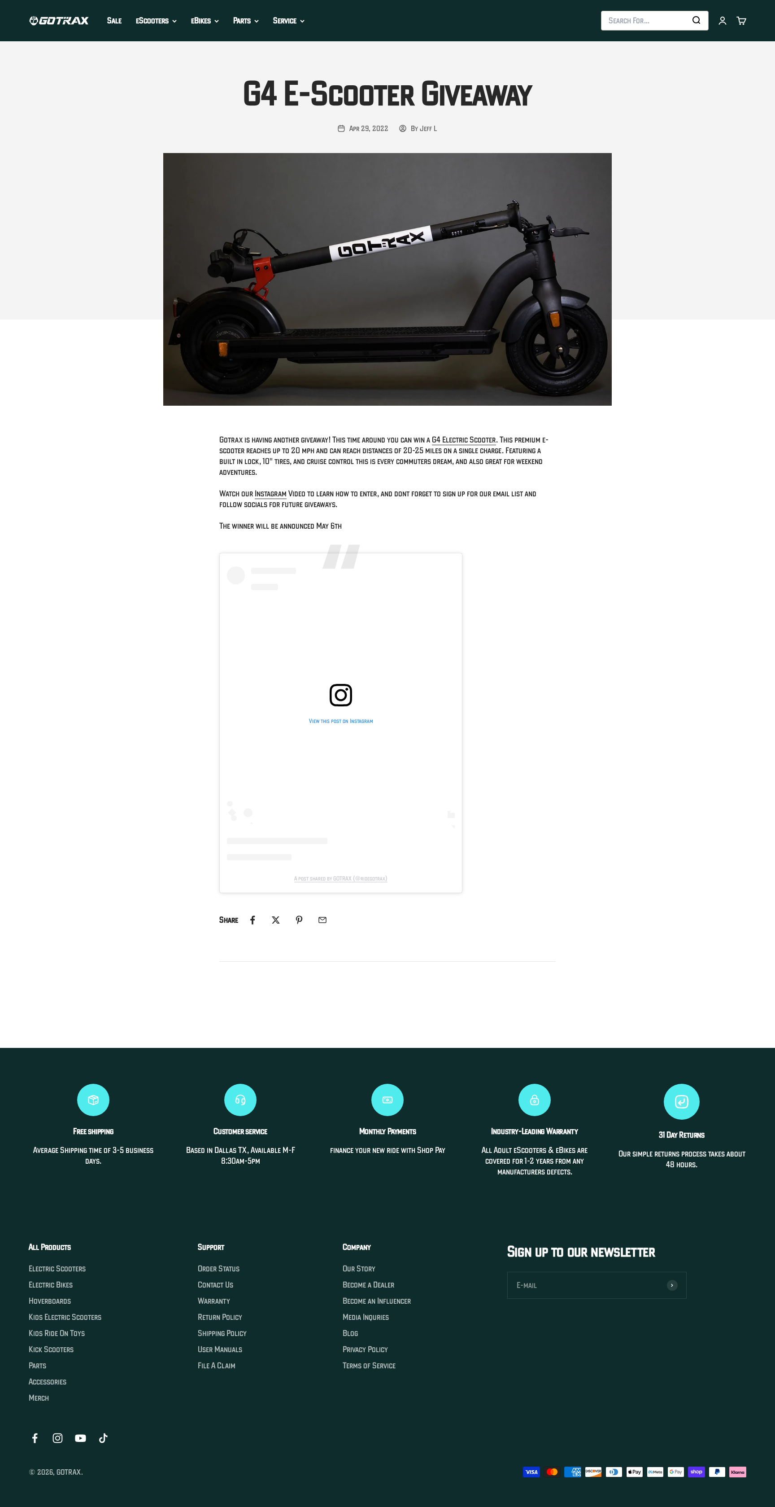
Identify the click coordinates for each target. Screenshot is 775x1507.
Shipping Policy (222, 1333)
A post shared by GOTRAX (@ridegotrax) (341, 878)
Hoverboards (50, 1301)
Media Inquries (366, 1317)
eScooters (152, 20)
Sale (114, 20)
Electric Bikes (51, 1284)
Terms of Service (369, 1365)
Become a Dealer (368, 1284)
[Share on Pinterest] (299, 920)
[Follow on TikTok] (103, 1438)
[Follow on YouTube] (80, 1438)
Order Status (218, 1268)
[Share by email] (322, 920)
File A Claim (216, 1365)
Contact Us (215, 1284)
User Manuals (220, 1349)
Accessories (47, 1381)
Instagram (271, 493)
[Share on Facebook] (252, 920)
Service (284, 20)
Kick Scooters (51, 1349)
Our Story (359, 1268)
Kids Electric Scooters (65, 1317)
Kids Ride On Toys (57, 1333)
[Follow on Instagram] (58, 1438)
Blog (350, 1333)
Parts (242, 20)
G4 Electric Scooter (464, 439)
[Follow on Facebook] (35, 1438)
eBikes (201, 20)
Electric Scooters (57, 1268)
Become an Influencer (377, 1301)
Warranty (214, 1301)
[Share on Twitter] (276, 920)
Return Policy (220, 1317)
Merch (39, 1398)
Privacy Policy (365, 1349)
